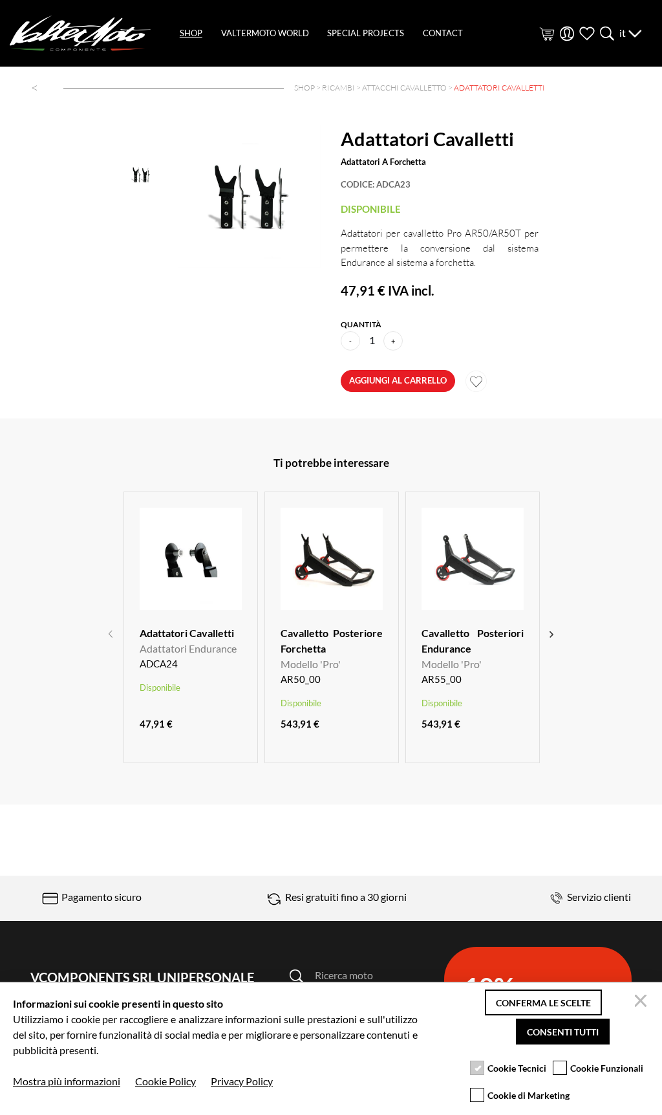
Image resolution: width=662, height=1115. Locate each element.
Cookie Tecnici (516, 1068)
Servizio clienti (598, 897)
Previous (110, 632)
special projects (365, 33)
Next (551, 632)
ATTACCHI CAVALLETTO (404, 87)
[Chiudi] (643, 1002)
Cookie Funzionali (606, 1068)
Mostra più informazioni (66, 1081)
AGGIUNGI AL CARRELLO (398, 380)
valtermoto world (265, 33)
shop (191, 33)
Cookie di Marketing (528, 1095)
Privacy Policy (242, 1081)
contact (443, 33)
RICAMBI (338, 87)
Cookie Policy (165, 1081)
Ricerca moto (344, 975)
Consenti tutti (563, 1031)
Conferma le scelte (543, 1002)
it (623, 33)
